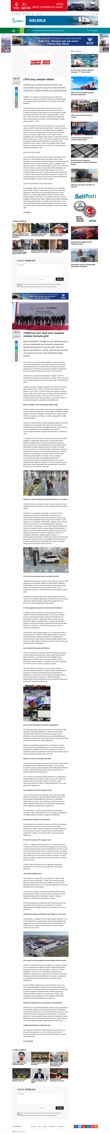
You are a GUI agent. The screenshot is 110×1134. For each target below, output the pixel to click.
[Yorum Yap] (16, 106)
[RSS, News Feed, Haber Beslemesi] (96, 1126)
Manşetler (18, 14)
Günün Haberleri (26, 14)
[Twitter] (16, 91)
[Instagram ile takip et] (92, 1126)
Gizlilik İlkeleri (52, 1126)
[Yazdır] (16, 103)
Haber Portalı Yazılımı (20, 1131)
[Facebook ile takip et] (76, 1126)
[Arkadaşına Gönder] (16, 100)
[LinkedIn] (16, 94)
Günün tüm (92, 30)
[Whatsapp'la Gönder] (16, 97)
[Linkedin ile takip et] (88, 1126)
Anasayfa (33, 1126)
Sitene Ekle (38, 14)
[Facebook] (16, 88)
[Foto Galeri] (97, 14)
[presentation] (18, 31)
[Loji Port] (17, 20)
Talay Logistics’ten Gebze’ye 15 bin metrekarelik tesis (48, 30)
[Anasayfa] (13, 14)
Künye (39, 1126)
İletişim (45, 1126)
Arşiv (33, 14)
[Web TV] (93, 14)
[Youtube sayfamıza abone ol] (84, 1126)
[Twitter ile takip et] (80, 1126)
